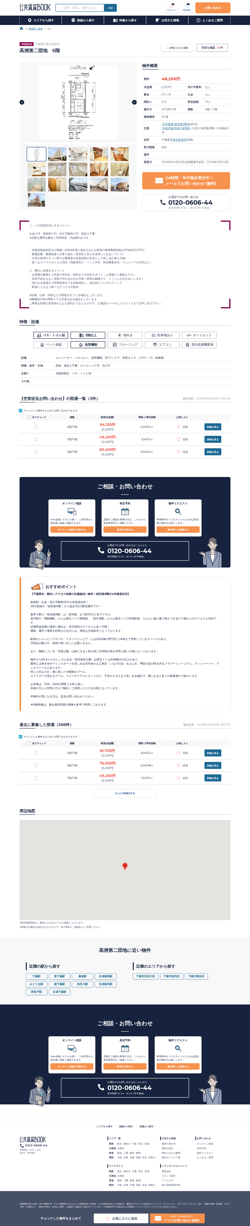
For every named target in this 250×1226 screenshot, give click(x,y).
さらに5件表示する (125, 793)
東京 (119, 1143)
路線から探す (126, 1126)
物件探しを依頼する (178, 529)
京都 (132, 1157)
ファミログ (167, 1180)
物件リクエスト (205, 1152)
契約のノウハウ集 (171, 1157)
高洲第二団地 (36, 28)
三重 (125, 1152)
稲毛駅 (185, 128)
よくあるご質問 (205, 1157)
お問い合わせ (213, 8)
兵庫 (125, 1157)
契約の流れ (167, 1148)
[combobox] (82, 8)
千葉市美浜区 (178, 139)
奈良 (144, 1157)
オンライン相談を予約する (72, 529)
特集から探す (147, 1126)
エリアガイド (116, 1165)
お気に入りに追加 (178, 47)
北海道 (120, 1148)
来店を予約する (125, 529)
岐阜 (132, 1152)
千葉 (134, 1143)
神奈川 (126, 1143)
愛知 (119, 1152)
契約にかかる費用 (171, 1152)
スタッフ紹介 (169, 1175)
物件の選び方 (169, 1143)
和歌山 (151, 1157)
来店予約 (201, 1148)
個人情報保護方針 (171, 1184)
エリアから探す (104, 1126)
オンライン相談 (205, 1143)
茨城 (147, 1143)
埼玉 (140, 1143)
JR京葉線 (167, 124)
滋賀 (138, 1157)
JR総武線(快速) (171, 128)
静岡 (138, 1152)
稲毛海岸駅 (181, 124)
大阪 (119, 1157)
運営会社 (166, 1171)
